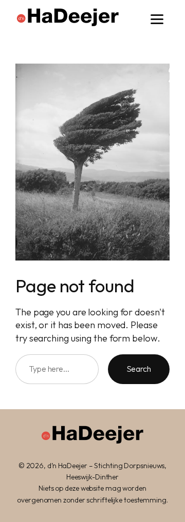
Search (138, 369)
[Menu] (157, 19)
